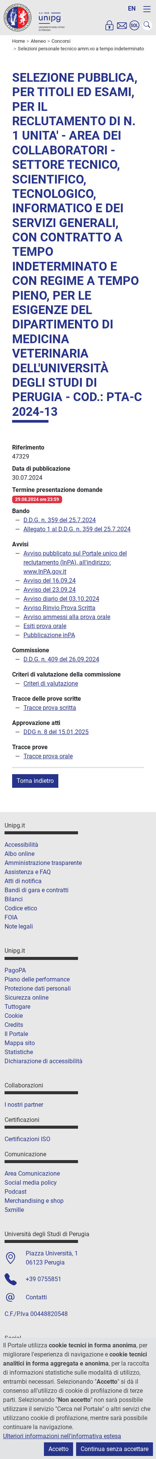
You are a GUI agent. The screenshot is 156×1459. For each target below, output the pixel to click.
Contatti (36, 1297)
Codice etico (21, 908)
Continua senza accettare (114, 1449)
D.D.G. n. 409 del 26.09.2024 (61, 659)
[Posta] (122, 25)
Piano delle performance (37, 979)
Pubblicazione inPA (49, 635)
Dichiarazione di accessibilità (44, 1061)
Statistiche (19, 1052)
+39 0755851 (43, 1279)
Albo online (19, 853)
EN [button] (132, 8)
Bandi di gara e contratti (37, 890)
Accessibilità (21, 844)
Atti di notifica (23, 881)
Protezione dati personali (38, 988)
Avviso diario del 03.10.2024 (61, 598)
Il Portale (16, 1033)
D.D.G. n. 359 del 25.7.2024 (59, 520)
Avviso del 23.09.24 (49, 589)
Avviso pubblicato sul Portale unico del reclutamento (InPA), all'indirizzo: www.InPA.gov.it (75, 562)
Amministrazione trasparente (43, 862)
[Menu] (147, 9)
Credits (14, 1024)
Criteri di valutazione (50, 683)
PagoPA (15, 970)
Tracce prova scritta (49, 707)
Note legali (19, 926)
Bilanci (14, 899)
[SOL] (134, 25)
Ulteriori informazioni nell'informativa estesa (62, 1436)
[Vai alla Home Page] (34, 17)
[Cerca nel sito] (147, 25)
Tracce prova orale (48, 756)
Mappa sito (20, 1043)
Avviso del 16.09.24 (49, 580)
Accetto (58, 1449)
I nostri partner (24, 1104)
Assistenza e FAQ (28, 872)
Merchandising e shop (34, 1200)
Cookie (14, 1015)
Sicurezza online (26, 997)
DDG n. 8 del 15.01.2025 (56, 732)
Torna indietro (35, 780)
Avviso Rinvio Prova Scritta (59, 607)
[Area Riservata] (109, 25)
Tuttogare (17, 1006)
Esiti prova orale (44, 626)
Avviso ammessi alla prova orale (66, 617)
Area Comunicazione (32, 1173)
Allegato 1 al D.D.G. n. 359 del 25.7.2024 (77, 529)
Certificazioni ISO (27, 1139)
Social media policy (31, 1182)
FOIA (11, 917)
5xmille (14, 1209)
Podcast (16, 1191)
